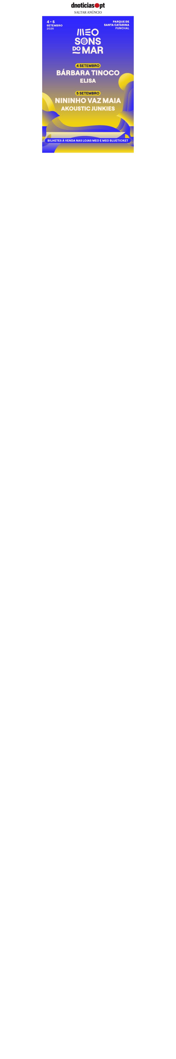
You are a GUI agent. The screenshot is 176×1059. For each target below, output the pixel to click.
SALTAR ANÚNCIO (88, 12)
